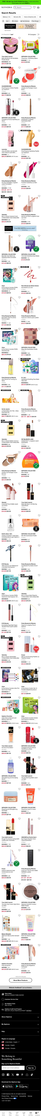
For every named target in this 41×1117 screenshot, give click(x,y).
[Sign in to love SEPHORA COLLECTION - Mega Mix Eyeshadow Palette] (39, 329)
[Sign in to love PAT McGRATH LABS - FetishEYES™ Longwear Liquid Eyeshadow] (39, 421)
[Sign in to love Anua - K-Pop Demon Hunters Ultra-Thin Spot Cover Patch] (19, 668)
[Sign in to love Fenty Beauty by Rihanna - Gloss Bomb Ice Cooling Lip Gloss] (19, 359)
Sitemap (30, 1096)
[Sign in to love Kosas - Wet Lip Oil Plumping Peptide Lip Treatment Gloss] (39, 636)
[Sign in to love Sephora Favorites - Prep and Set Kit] (19, 945)
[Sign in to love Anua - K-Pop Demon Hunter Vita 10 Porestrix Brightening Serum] (39, 668)
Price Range (35, 21)
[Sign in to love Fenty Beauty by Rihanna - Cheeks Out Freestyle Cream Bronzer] (19, 452)
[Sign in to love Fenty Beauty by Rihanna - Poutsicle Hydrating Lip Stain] (39, 162)
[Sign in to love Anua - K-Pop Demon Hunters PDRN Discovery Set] (19, 329)
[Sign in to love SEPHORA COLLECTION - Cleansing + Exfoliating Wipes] (39, 38)
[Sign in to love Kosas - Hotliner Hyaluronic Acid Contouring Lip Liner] (19, 850)
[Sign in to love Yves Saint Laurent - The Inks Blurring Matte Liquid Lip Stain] (39, 757)
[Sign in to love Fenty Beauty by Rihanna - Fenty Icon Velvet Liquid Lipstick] (39, 297)
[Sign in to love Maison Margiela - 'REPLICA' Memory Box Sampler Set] (19, 915)
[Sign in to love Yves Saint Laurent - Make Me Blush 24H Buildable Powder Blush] (19, 38)
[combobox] (22, 7)
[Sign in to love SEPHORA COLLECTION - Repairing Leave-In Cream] (39, 789)
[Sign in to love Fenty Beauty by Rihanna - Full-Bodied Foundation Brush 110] (39, 545)
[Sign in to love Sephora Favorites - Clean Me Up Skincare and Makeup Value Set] (19, 697)
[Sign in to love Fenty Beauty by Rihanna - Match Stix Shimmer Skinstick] (39, 390)
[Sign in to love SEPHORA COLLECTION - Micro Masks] (39, 452)
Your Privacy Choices (7, 1098)
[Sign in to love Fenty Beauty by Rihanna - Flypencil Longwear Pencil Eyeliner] (39, 605)
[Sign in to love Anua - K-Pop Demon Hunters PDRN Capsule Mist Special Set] (19, 267)
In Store (16, 21)
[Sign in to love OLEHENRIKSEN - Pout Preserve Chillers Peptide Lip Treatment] (19, 67)
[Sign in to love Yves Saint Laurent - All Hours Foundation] (19, 727)
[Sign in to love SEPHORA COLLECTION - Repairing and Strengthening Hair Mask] (19, 789)
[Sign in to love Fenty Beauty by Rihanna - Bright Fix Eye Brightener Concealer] (39, 945)
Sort (7, 21)
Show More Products (20, 980)
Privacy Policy (5, 1096)
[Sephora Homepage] (6, 7)
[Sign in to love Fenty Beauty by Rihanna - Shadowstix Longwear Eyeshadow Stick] (39, 99)
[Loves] (34, 7)
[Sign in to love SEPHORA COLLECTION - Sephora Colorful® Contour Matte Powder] (39, 884)
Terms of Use (14, 1096)
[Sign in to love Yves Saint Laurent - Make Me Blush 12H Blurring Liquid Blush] (39, 484)
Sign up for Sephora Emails (11, 1064)
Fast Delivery (25, 21)
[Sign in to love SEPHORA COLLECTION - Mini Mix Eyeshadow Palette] (39, 515)
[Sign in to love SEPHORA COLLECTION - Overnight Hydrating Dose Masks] (39, 236)
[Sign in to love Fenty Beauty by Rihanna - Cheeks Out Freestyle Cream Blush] (39, 67)
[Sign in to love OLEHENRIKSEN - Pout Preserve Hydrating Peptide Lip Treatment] (39, 131)
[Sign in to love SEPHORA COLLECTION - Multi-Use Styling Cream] (39, 915)
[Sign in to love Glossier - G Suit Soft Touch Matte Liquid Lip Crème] (19, 484)
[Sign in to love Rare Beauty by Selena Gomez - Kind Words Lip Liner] (39, 267)
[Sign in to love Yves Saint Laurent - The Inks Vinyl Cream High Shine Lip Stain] (19, 884)
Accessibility (22, 1096)
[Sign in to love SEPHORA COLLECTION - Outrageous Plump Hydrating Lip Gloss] (19, 99)
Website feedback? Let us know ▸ (20, 987)
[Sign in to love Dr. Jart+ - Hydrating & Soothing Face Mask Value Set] (39, 359)
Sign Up (31, 1068)
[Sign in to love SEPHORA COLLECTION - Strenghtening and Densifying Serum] (19, 757)
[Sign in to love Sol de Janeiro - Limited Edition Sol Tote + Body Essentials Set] (19, 390)
